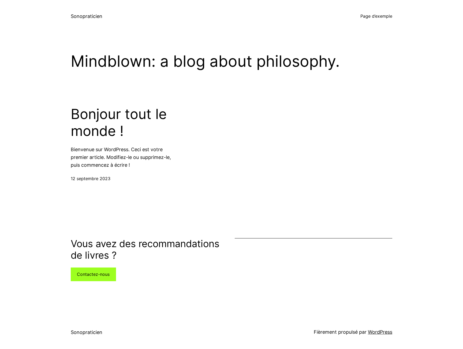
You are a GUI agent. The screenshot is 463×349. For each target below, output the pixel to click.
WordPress (380, 332)
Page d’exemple (376, 16)
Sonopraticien (86, 16)
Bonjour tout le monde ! (119, 122)
